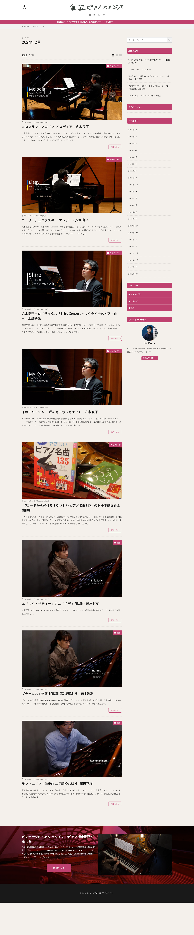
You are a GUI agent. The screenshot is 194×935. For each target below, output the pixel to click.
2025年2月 (132, 171)
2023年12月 (133, 226)
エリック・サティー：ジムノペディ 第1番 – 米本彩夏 (60, 603)
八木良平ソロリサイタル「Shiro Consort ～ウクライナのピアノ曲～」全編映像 (69, 316)
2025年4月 (132, 164)
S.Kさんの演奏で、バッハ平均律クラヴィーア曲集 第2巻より (149, 61)
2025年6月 (132, 150)
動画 (118, 543)
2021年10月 (133, 274)
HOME (26, 26)
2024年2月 (132, 219)
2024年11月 (133, 184)
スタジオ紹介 (58, 868)
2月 (43, 26)
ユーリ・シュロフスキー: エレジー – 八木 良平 (55, 220)
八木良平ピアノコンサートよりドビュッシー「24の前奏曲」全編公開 (148, 87)
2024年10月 (133, 191)
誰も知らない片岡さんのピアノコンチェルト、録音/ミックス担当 (148, 77)
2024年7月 (132, 198)
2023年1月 (132, 246)
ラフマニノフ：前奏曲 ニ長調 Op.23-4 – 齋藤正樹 (57, 783)
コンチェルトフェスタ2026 (139, 69)
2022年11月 (133, 260)
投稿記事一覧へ (149, 358)
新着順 (24, 55)
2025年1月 (132, 178)
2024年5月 (132, 205)
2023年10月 (133, 233)
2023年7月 (132, 239)
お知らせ (116, 444)
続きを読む (115, 147)
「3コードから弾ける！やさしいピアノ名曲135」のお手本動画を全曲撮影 (71, 507)
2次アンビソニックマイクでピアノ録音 (144, 95)
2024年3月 (132, 212)
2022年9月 (132, 267)
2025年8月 (132, 143)
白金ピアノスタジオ (105, 893)
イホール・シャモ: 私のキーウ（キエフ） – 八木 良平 (60, 412)
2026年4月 (132, 136)
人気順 (31, 55)
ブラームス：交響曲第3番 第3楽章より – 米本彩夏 (57, 693)
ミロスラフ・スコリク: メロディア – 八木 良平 (55, 126)
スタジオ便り (114, 66)
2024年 (35, 26)
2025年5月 (132, 157)
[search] (169, 40)
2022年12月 (133, 253)
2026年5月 (132, 130)
